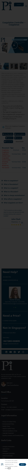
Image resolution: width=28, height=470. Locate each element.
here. (9, 468)
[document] (14, 235)
